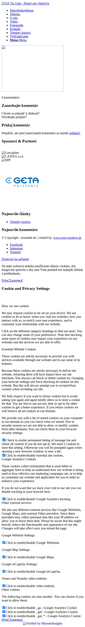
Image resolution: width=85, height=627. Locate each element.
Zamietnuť (16, 280)
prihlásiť (74, 133)
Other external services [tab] (16, 503)
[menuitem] (46, 10)
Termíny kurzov (20, 222)
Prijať (5, 280)
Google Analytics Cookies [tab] (19, 459)
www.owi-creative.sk (67, 237)
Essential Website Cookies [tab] (19, 349)
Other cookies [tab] (11, 589)
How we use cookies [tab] (15, 306)
